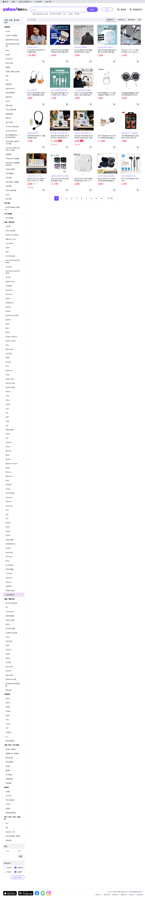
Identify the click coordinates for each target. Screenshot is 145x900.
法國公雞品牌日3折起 (40, 14)
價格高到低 (131, 20)
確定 (20, 856)
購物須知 (115, 894)
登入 (107, 9)
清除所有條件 (17, 877)
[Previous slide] (27, 35)
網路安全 (124, 894)
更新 (140, 892)
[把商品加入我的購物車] (43, 61)
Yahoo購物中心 (15, 9)
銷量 (139, 20)
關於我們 (107, 894)
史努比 (70, 14)
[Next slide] (45, 35)
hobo (64, 14)
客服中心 (98, 894)
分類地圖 (139, 894)
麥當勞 (77, 14)
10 (101, 198)
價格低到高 (121, 20)
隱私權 (131, 894)
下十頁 (110, 198)
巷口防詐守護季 (55, 14)
